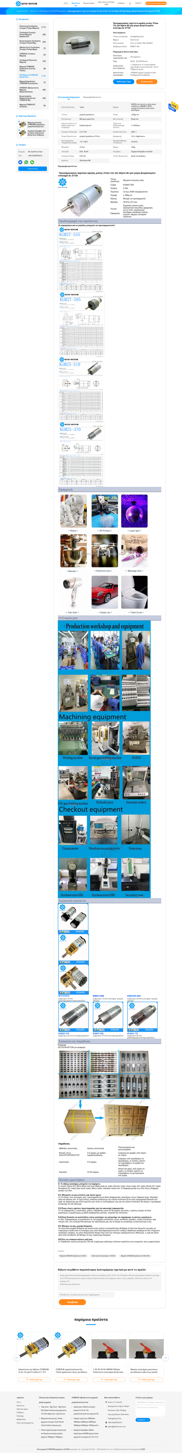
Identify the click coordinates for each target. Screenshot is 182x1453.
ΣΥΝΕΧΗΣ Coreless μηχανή (33, 55)
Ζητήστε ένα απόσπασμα (156, 3)
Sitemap (20, 1416)
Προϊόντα (20, 1406)
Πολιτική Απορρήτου (25, 1423)
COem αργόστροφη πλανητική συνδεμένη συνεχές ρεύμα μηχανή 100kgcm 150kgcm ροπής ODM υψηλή (53, 1434)
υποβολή (72, 1302)
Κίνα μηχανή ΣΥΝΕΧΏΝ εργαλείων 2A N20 (53, 1449)
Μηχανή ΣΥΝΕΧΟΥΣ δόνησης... (33, 106)
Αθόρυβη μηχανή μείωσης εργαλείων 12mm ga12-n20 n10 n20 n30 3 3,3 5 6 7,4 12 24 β (63, 1372)
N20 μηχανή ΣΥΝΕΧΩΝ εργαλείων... (33, 76)
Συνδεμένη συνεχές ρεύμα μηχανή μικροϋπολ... (33, 34)
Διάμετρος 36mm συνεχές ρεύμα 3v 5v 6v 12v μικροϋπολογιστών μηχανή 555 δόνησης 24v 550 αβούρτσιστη (86, 1411)
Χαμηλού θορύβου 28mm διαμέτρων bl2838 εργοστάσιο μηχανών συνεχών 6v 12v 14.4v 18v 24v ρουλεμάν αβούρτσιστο (86, 1434)
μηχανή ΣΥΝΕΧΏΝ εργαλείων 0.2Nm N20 (135, 1256)
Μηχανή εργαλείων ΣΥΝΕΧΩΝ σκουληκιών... (33, 82)
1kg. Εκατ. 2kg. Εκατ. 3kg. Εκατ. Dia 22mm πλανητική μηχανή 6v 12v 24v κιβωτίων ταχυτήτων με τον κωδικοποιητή (54, 1411)
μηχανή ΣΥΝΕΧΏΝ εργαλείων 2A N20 (73, 1256)
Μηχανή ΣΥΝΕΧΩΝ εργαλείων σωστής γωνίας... (33, 69)
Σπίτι (19, 1402)
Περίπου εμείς (22, 1409)
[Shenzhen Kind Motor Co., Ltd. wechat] (32, 162)
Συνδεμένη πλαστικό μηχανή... (33, 61)
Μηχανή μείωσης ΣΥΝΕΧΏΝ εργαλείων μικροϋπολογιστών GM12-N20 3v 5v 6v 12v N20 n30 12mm (37, 125)
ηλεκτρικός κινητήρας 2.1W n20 (103, 1256)
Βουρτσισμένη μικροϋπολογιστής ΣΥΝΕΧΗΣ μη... (33, 98)
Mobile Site (21, 1419)
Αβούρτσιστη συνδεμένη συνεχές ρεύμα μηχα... (33, 48)
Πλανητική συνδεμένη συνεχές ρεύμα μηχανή (52, 1400)
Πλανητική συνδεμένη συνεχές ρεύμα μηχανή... (33, 27)
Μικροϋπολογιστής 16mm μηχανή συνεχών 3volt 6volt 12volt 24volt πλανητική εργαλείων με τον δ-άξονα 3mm (52, 1422)
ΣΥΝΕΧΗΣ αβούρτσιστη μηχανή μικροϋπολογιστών (85, 1400)
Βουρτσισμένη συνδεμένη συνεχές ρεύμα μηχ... (33, 42)
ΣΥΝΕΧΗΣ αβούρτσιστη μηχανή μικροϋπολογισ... (33, 90)
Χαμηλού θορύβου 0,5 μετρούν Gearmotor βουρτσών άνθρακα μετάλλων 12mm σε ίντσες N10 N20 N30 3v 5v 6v (37, 133)
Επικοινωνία (33, 169)
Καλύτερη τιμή (123, 81)
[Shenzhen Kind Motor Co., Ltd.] (26, 4)
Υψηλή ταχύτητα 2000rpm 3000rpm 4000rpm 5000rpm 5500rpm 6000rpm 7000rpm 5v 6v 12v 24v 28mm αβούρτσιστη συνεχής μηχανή (86, 1422)
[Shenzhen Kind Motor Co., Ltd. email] (20, 162)
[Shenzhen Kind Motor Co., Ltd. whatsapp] (26, 162)
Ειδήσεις (20, 1413)
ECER (143, 1449)
